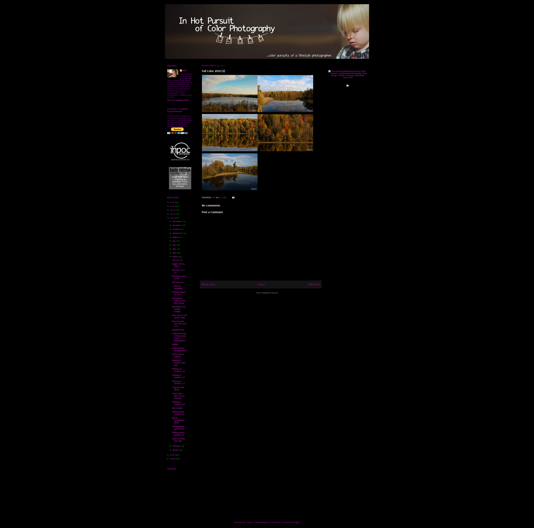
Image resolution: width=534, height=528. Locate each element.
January (176, 450)
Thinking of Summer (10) (178, 403)
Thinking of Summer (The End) (178, 363)
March (175, 257)
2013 (172, 210)
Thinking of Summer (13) (178, 370)
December (177, 221)
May (175, 249)
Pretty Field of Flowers (178, 355)
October (176, 229)
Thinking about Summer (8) (178, 427)
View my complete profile (178, 100)
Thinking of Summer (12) (178, 376)
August (176, 237)
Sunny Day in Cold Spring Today (179, 316)
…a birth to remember (177, 287)
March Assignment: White (178, 420)
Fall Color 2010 (178, 282)
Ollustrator (275, 522)
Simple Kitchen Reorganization (179, 349)
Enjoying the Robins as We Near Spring (178, 300)
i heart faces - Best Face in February (178, 395)
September (178, 233)
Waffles (175, 344)
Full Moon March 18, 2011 (179, 293)
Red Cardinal (177, 408)
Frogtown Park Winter (178, 388)
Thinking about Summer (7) (178, 434)
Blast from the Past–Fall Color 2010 (179, 323)
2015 (172, 202)
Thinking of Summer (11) (178, 382)
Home (261, 284)
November (177, 225)
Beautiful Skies (178, 330)
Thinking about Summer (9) (178, 413)
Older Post (314, 284)
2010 (172, 455)
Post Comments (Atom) (267, 293)
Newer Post (208, 284)
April (185, 70)
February (177, 446)
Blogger (296, 522)
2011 (172, 218)
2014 (172, 206)
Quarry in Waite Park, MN (178, 440)
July (174, 241)
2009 (172, 459)
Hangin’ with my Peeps (178, 265)
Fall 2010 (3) (177, 260)
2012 (172, 214)
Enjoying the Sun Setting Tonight (179, 309)
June (175, 245)
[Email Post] (233, 197)
